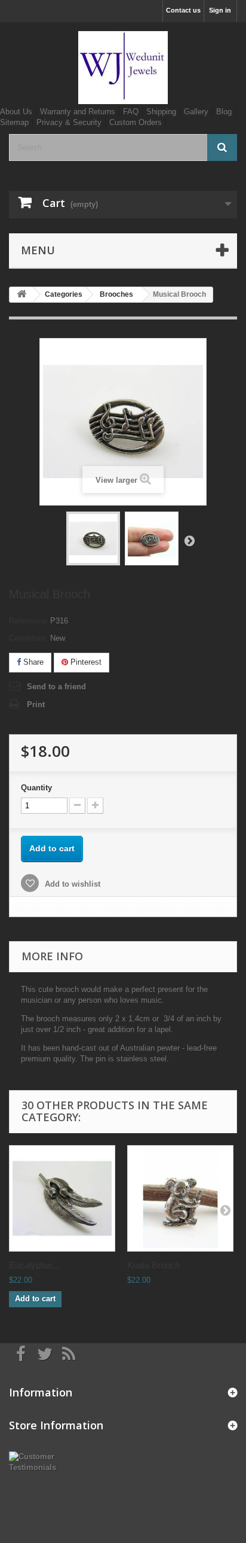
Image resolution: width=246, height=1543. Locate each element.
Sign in (220, 10)
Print (36, 704)
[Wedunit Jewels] (123, 67)
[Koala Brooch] (180, 1198)
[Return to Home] (21, 294)
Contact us (183, 10)
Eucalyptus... (34, 1265)
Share (32, 662)
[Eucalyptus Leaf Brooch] (62, 1198)
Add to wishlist (71, 883)
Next (189, 540)
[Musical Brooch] (93, 538)
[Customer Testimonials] (41, 1461)
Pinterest (85, 662)
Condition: (28, 638)
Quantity (36, 787)
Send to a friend (56, 686)
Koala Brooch (153, 1265)
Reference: (28, 620)
